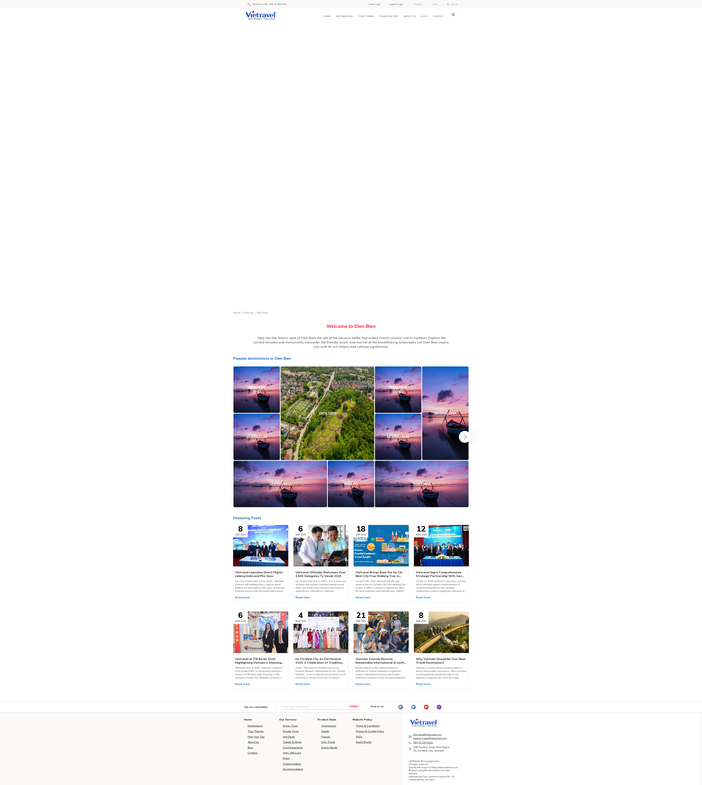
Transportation (292, 763)
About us (410, 16)
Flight (286, 758)
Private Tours (291, 731)
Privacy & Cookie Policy (370, 731)
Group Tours (290, 725)
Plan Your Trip (256, 736)
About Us (253, 742)
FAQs (359, 736)
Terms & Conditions (368, 725)
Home (327, 16)
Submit (354, 706)
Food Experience (293, 747)
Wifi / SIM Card (292, 752)
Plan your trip (389, 16)
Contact (438, 16)
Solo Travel (328, 742)
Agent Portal (363, 742)
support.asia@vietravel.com (430, 738)
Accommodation (293, 769)
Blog (424, 16)
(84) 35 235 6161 (277, 4)
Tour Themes (366, 16)
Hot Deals (289, 736)
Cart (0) (453, 4)
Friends (325, 736)
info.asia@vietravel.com (427, 734)
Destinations (344, 16)
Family (325, 731)
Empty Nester (329, 747)
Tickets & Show (292, 742)
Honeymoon (328, 725)
